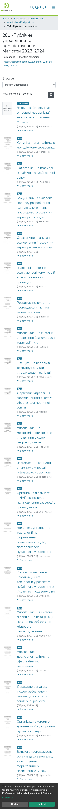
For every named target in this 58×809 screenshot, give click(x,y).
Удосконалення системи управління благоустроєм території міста (36, 338)
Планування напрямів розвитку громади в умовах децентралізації (34, 368)
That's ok (42, 804)
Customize (7, 797)
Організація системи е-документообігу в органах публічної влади (36, 726)
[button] (36, 7)
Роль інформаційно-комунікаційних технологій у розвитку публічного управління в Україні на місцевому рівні (36, 582)
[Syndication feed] (51, 95)
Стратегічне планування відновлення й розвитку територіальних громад (35, 242)
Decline (15, 804)
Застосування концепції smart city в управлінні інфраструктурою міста (34, 468)
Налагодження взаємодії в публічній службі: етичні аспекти (36, 173)
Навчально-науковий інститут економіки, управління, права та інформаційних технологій (29, 18)
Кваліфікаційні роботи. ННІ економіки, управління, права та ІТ (22, 22)
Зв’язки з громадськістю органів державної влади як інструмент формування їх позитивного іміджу (36, 761)
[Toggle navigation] (53, 7)
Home (6, 18)
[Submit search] (32, 7)
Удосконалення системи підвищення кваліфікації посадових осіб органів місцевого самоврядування (35, 621)
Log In (44, 7)
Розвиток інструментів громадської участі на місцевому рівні (33, 307)
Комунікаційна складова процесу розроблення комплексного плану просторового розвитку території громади (35, 207)
